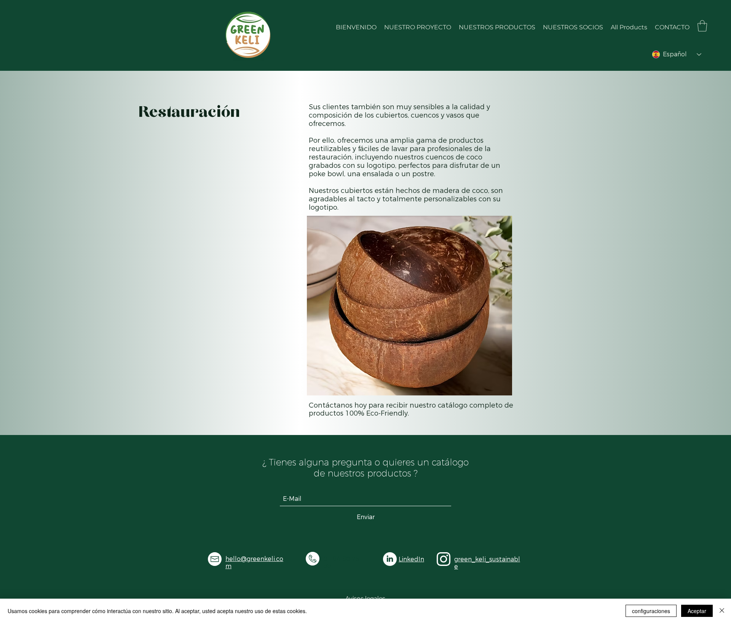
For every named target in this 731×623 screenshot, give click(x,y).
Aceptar (697, 611)
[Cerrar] (721, 611)
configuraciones (651, 611)
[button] (702, 26)
